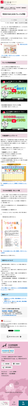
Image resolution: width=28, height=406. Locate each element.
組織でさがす (12, 7)
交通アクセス (4, 373)
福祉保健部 (4, 310)
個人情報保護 (12, 373)
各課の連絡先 (8, 367)
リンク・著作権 (13, 371)
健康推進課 (24, 7)
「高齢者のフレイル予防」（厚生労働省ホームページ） (15, 298)
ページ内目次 (14, 20)
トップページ (6, 7)
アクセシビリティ (5, 375)
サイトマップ (4, 371)
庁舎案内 (18, 363)
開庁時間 (7, 363)
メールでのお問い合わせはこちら (9, 315)
